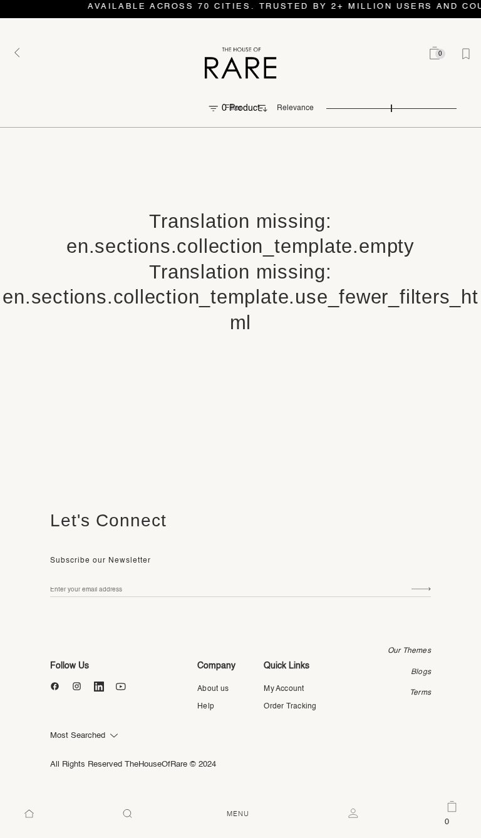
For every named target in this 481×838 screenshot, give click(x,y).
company (216, 666)
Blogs (421, 672)
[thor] (240, 62)
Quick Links (286, 666)
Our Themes (409, 651)
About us (213, 689)
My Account (284, 689)
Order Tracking (290, 706)
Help (205, 706)
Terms (420, 693)
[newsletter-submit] (421, 589)
